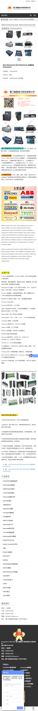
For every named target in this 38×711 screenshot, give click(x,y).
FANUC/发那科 (7, 552)
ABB (4, 548)
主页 (10, 19)
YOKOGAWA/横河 (8, 493)
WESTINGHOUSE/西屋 (26, 19)
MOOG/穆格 (7, 568)
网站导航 (4, 15)
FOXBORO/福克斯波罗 (10, 481)
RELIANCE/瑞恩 (8, 508)
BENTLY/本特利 (8, 520)
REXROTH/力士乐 (8, 540)
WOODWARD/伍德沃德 (10, 564)
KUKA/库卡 (6, 576)
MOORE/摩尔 (7, 501)
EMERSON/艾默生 (9, 489)
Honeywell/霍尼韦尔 (9, 497)
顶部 (33, 710)
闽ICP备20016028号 (7, 645)
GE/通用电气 (7, 516)
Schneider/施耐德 (8, 512)
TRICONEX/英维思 (9, 485)
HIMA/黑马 (6, 591)
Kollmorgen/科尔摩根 (9, 536)
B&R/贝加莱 (6, 587)
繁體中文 (33, 1)
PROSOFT (6, 556)
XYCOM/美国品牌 (8, 532)
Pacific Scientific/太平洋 (10, 544)
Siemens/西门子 (8, 524)
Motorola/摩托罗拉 (8, 528)
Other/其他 (6, 595)
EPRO (5, 583)
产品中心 (16, 19)
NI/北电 (5, 560)
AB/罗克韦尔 (7, 505)
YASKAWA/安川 (8, 580)
